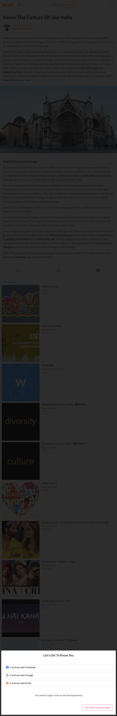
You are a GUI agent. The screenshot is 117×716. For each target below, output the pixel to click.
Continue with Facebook (23, 667)
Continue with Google (21, 675)
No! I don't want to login (97, 707)
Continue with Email (20, 683)
